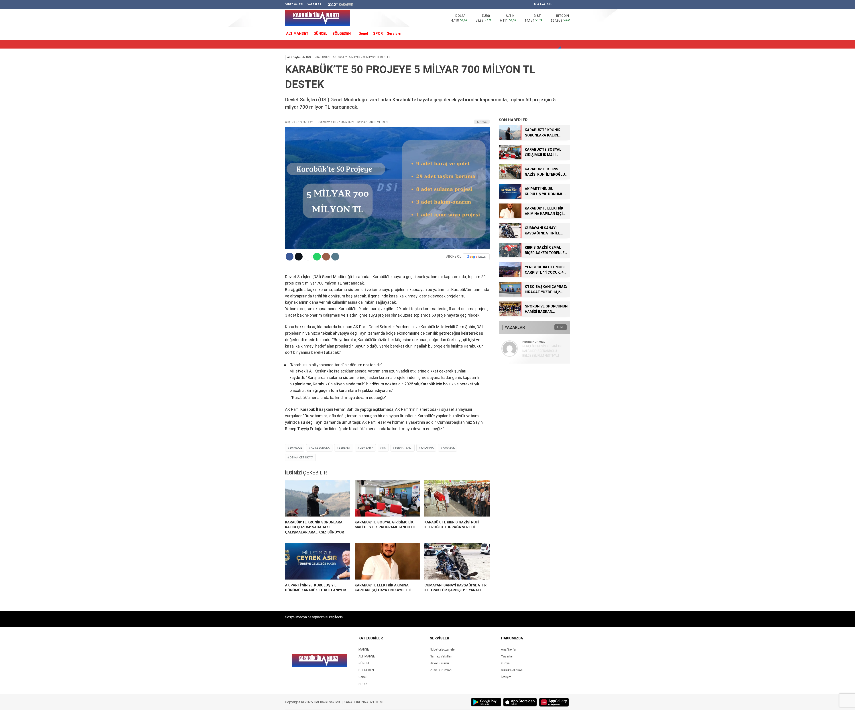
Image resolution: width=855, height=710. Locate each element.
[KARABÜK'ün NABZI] (317, 25)
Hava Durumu (439, 663)
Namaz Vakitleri (441, 656)
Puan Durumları (441, 670)
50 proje (296, 447)
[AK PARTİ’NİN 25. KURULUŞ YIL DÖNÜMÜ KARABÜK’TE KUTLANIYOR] (317, 561)
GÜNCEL (320, 33)
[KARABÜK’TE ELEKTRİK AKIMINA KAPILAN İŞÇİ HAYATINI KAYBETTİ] (387, 561)
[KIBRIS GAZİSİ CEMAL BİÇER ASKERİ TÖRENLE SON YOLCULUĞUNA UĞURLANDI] (510, 256)
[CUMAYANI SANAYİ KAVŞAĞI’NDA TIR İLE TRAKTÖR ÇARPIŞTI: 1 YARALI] (457, 561)
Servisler (394, 33)
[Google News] (476, 256)
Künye (505, 663)
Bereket (345, 447)
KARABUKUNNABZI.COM (363, 702)
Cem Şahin (366, 447)
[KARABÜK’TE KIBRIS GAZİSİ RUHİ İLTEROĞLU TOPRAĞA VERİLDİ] (457, 498)
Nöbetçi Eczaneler (443, 649)
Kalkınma (427, 447)
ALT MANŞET (297, 33)
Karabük (449, 447)
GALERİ (294, 4)
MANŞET (364, 649)
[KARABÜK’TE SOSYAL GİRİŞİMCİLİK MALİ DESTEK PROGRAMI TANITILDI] (387, 498)
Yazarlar (507, 656)
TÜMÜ (560, 327)
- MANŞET (482, 121)
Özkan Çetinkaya (301, 457)
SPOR (378, 33)
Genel (363, 33)
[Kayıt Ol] (562, 33)
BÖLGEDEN (341, 33)
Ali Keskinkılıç (320, 447)
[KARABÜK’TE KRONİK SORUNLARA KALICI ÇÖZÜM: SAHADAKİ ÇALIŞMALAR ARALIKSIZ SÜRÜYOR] (317, 498)
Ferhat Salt (403, 447)
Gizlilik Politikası (512, 670)
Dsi (384, 447)
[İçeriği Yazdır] (335, 256)
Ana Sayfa (508, 649)
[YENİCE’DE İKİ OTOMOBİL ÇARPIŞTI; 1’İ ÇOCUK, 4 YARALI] (510, 276)
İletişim (506, 677)
